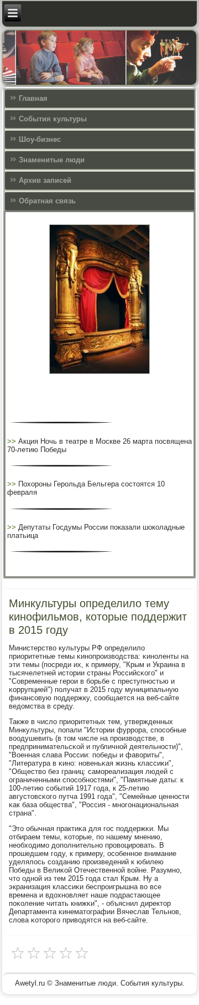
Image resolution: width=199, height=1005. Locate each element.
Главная (33, 98)
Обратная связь (47, 201)
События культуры (53, 119)
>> (12, 441)
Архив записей (45, 180)
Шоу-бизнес (40, 139)
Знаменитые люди (52, 160)
